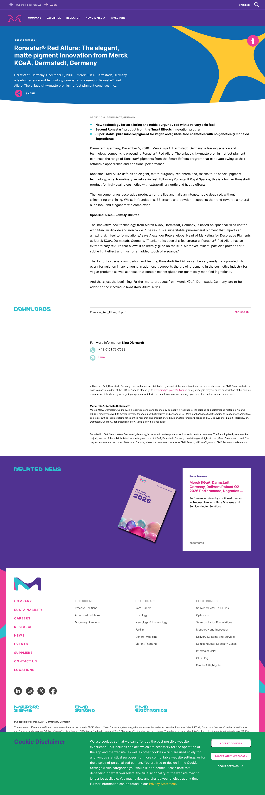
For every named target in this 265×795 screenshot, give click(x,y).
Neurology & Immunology (151, 622)
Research (73, 18)
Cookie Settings (228, 766)
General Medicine (146, 636)
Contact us (25, 661)
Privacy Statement (162, 784)
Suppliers (23, 653)
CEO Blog (202, 658)
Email (102, 357)
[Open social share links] (18, 93)
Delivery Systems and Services (215, 636)
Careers (22, 618)
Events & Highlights (208, 665)
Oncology (141, 615)
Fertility (140, 629)
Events (21, 644)
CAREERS (244, 4)
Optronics (202, 615)
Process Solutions (86, 608)
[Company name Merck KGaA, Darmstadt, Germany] (14, 18)
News (19, 635)
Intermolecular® (206, 650)
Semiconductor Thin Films (212, 608)
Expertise (54, 18)
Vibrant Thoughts (146, 643)
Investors (118, 18)
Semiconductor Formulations (214, 622)
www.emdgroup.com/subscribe (170, 390)
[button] (12, 5)
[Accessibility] (253, 41)
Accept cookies (231, 743)
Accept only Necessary (231, 756)
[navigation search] (256, 5)
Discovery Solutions (87, 622)
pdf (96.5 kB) (242, 312)
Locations (24, 670)
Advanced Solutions (87, 615)
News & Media (95, 18)
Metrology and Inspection (212, 629)
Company (35, 18)
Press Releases (25, 40)
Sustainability (28, 610)
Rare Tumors (143, 608)
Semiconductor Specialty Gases (216, 643)
